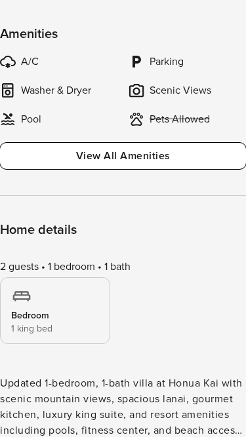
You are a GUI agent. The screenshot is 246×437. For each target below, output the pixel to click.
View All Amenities (123, 155)
